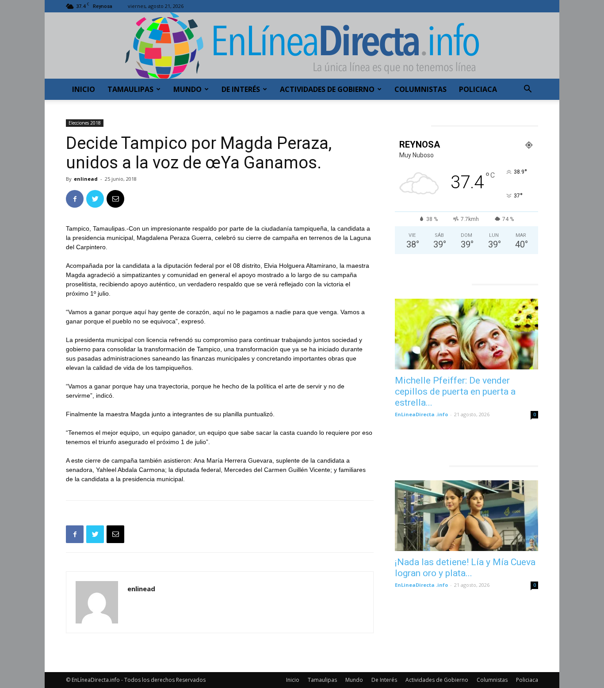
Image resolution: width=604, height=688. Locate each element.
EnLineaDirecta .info (421, 414)
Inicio (83, 89)
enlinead (86, 178)
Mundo (187, 89)
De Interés (241, 89)
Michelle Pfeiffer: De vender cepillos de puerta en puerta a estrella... (455, 391)
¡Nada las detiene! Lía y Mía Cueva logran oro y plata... (465, 567)
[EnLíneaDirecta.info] (302, 45)
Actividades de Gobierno (327, 89)
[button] (527, 90)
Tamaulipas (130, 89)
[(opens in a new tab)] (466, 334)
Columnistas (420, 89)
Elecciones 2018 (85, 123)
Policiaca (478, 89)
